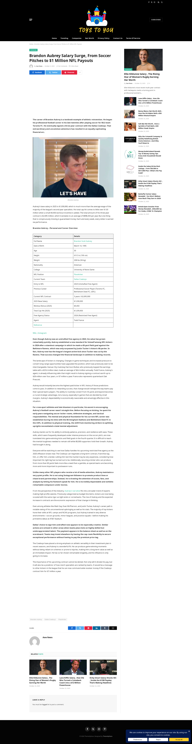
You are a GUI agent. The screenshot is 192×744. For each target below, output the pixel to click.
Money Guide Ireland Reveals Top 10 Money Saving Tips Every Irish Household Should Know (149, 154)
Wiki (35, 333)
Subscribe (156, 20)
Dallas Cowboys (80, 279)
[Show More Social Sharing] (80, 72)
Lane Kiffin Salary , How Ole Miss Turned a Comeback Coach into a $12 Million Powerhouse (71, 681)
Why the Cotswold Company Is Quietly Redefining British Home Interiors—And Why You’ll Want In (150, 139)
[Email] (21, 107)
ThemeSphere (107, 736)
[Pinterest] (21, 102)
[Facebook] (21, 85)
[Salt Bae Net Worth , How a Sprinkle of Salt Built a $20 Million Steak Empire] (130, 126)
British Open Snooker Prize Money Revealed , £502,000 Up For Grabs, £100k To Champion (150, 209)
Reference (38, 325)
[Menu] (30, 19)
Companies (76, 38)
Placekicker (78, 274)
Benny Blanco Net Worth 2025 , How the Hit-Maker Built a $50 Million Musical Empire (150, 113)
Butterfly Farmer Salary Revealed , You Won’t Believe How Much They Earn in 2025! (149, 196)
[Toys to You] (96, 19)
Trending (64, 38)
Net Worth (89, 38)
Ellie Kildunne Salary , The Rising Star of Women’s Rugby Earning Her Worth (42, 680)
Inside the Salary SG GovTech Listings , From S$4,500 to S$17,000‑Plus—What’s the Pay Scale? (150, 169)
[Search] (158, 2)
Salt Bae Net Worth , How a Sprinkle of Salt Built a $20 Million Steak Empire (148, 126)
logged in (45, 704)
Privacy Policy (103, 38)
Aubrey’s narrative (72, 491)
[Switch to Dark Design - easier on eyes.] (162, 2)
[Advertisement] (73, 96)
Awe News (39, 66)
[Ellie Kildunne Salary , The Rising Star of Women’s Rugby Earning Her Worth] (43, 667)
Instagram (42, 333)
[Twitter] (21, 90)
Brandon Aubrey (36, 619)
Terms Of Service (133, 38)
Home (54, 38)
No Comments (62, 66)
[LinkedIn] (21, 96)
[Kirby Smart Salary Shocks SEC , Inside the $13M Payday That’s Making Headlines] (103, 667)
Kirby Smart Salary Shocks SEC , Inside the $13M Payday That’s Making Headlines (103, 680)
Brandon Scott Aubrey (83, 241)
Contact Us (117, 38)
